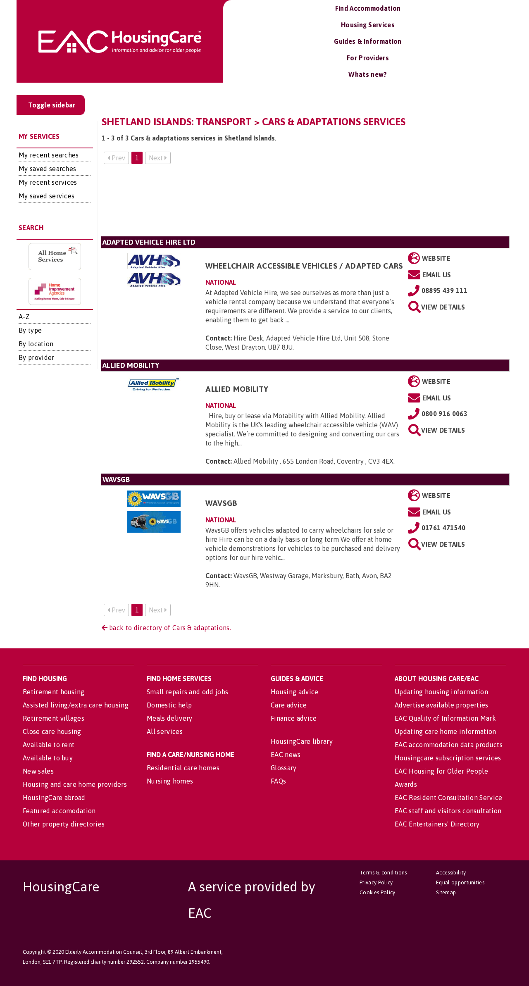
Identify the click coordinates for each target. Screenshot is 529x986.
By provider (37, 357)
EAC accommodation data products (449, 744)
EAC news (286, 754)
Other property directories (64, 824)
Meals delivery (169, 718)
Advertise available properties (441, 705)
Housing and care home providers (75, 784)
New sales (38, 771)
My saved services (46, 196)
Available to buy (48, 758)
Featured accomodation (59, 811)
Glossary (284, 768)
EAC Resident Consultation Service (449, 797)
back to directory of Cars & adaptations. (169, 627)
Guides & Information (367, 41)
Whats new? (367, 74)
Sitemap (446, 892)
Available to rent (48, 744)
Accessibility (451, 872)
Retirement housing (54, 691)
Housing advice (294, 691)
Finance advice (294, 718)
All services (165, 731)
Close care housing (52, 731)
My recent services (48, 182)
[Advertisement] (305, 203)
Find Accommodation (368, 8)
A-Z (24, 316)
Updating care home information (445, 731)
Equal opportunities (460, 882)
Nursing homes (170, 781)
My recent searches (49, 155)
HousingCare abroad (54, 797)
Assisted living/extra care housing (76, 705)
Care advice (289, 705)
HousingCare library (302, 741)
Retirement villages (53, 718)
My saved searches (47, 168)
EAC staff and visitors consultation (448, 811)
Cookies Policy (377, 892)
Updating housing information (441, 691)
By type (30, 330)
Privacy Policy (376, 882)
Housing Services (368, 25)
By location (36, 344)
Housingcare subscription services (448, 758)
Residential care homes (183, 768)
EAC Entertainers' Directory (437, 824)
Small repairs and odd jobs (187, 691)
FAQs (278, 781)
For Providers (368, 58)
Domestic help (169, 705)
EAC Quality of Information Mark (445, 718)
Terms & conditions (383, 872)
